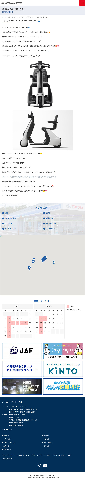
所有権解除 (20, 455)
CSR (27, 455)
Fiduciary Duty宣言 (58, 455)
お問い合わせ (7, 449)
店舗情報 (46, 439)
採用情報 (46, 446)
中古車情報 (6, 439)
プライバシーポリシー (9, 455)
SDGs (33, 455)
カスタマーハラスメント (43, 455)
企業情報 (6, 446)
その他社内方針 (7, 459)
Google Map (6, 429)
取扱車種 (6, 435)
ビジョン (68, 455)
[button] (42, 260)
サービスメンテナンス (9, 442)
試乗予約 (46, 435)
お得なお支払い (48, 442)
